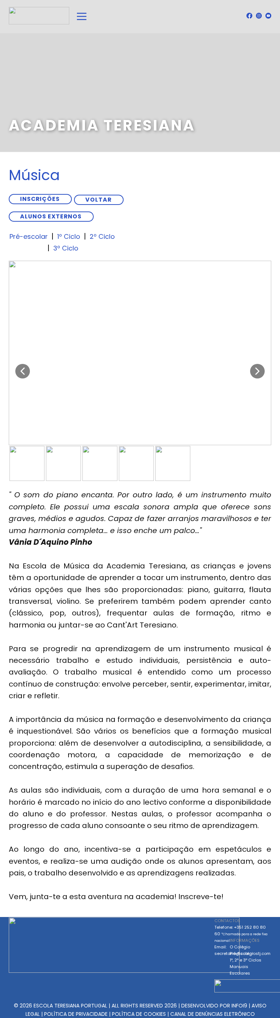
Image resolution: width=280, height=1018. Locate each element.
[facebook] (249, 16)
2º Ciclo (102, 236)
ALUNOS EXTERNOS (51, 216)
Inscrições (40, 199)
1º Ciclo (68, 236)
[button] (22, 371)
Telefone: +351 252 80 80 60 (241, 933)
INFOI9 (239, 1005)
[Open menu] (81, 16)
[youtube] (268, 16)
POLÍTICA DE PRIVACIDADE (76, 1014)
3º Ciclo (65, 248)
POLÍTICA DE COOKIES (139, 1014)
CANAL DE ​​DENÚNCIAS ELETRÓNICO (212, 1014)
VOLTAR (98, 199)
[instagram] (259, 16)
